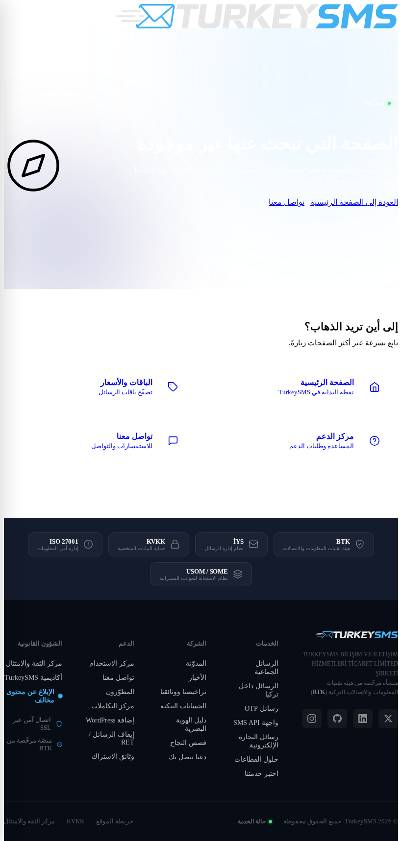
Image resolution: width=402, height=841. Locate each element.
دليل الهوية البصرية (191, 724)
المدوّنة (196, 663)
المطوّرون (120, 692)
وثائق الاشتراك (113, 756)
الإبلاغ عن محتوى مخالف (30, 696)
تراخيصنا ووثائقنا (183, 692)
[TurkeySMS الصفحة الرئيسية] (257, 16)
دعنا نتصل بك (187, 757)
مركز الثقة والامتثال (34, 663)
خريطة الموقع (114, 821)
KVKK (75, 821)
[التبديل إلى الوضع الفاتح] (38, 16)
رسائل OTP (261, 708)
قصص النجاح (188, 742)
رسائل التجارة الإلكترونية (258, 741)
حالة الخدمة (252, 821)
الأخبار (197, 677)
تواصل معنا (286, 202)
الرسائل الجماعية (266, 667)
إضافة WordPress (110, 720)
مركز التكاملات (112, 706)
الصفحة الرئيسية (356, 222)
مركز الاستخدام (111, 663)
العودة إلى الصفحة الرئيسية (354, 202)
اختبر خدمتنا (261, 773)
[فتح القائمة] (14, 16)
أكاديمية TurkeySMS (33, 677)
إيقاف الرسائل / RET (111, 738)
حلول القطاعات (256, 759)
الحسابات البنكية (183, 706)
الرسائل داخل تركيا (258, 690)
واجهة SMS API (255, 722)
